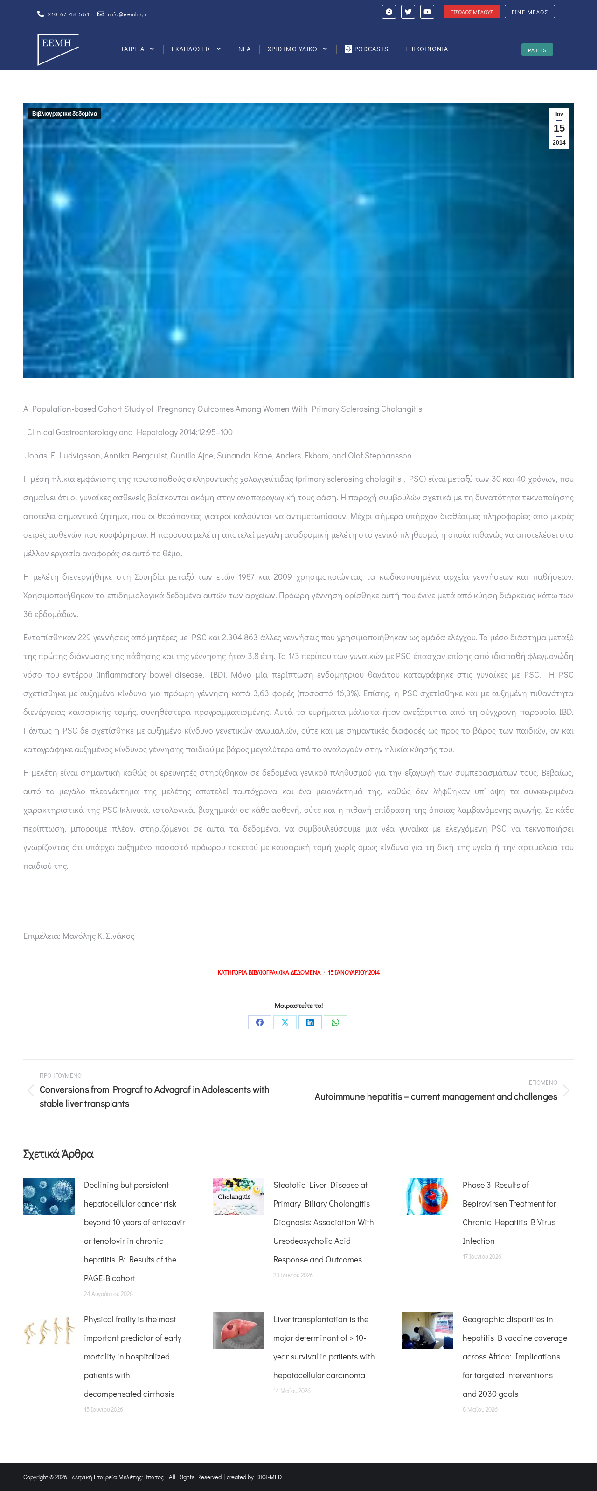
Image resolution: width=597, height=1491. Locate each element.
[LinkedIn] (310, 1022)
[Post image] (49, 1196)
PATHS (537, 50)
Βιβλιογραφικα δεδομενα (285, 972)
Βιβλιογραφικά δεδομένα (64, 114)
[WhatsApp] (335, 1022)
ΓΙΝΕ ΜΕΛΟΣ (530, 11)
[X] (285, 1022)
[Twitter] (408, 12)
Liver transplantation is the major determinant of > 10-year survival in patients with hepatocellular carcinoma (324, 1346)
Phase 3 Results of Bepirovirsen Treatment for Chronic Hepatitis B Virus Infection (509, 1212)
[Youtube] (427, 12)
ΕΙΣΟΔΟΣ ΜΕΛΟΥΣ (472, 11)
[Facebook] (389, 12)
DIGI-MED (269, 1477)
